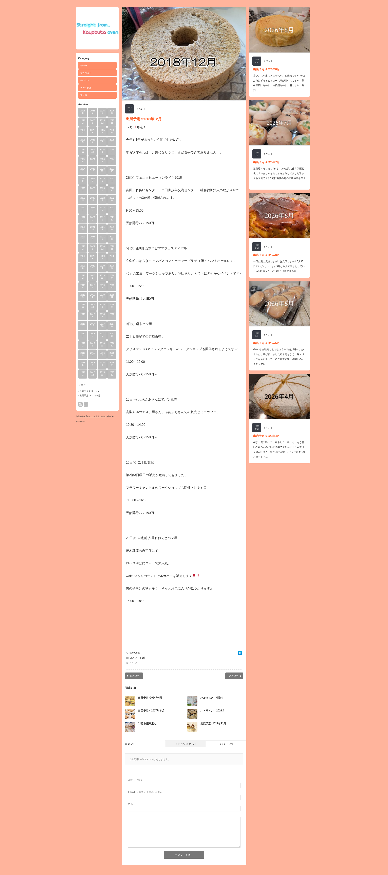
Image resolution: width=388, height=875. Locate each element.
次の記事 (233, 676)
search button (86, 404)
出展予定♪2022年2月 (90, 395)
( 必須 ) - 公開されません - (146, 792)
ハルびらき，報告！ (212, 697)
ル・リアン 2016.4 (212, 710)
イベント (84, 80)
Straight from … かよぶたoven (92, 416)
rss (80, 404)
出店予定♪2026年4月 (266, 436)
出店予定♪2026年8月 (266, 69)
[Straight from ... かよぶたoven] (97, 34)
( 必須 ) (135, 780)
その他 (83, 65)
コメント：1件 (138, 657)
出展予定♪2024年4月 (150, 697)
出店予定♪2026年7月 (266, 162)
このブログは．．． (90, 391)
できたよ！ (85, 72)
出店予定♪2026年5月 (266, 343)
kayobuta (135, 652)
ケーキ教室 (85, 87)
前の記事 (134, 676)
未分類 (83, 95)
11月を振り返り (147, 723)
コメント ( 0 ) (226, 744)
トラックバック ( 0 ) (185, 744)
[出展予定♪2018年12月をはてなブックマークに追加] (240, 654)
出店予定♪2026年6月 (266, 255)
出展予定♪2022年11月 (213, 723)
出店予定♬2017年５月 (151, 710)
